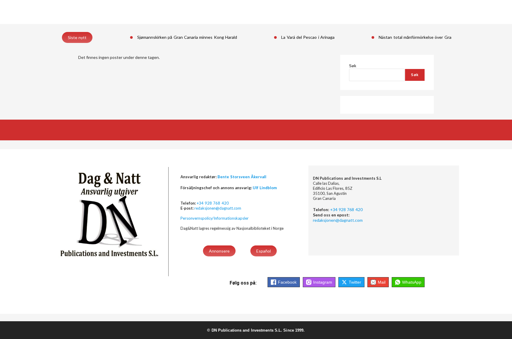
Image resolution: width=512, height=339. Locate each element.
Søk (352, 66)
